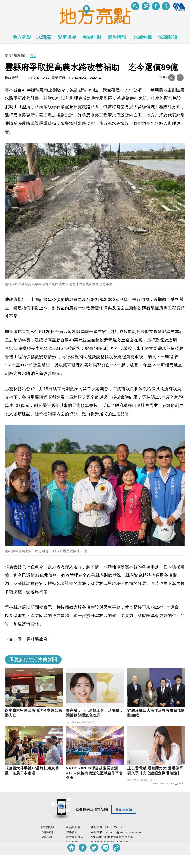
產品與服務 (73, 827)
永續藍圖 (143, 37)
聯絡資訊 (72, 832)
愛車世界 (67, 37)
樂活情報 (117, 37)
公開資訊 (47, 837)
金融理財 (91, 37)
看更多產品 (123, 809)
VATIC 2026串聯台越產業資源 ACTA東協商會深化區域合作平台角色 (94, 773)
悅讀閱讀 (167, 37)
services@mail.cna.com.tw (123, 832)
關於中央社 (48, 827)
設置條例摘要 (74, 837)
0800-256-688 (115, 827)
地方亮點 (22, 37)
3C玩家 (44, 37)
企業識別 (47, 832)
